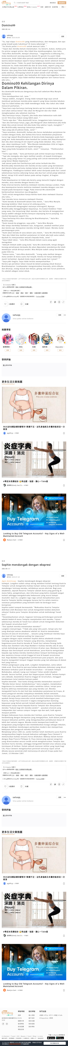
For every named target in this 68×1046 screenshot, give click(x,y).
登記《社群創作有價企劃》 (24, 287)
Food (30, 1036)
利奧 (34, 347)
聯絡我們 (41, 1038)
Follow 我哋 (40, 296)
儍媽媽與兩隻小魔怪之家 (7, 347)
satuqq (10, 35)
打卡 (12, 293)
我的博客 (32, 1026)
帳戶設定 (32, 1018)
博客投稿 (21, 1029)
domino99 (20, 41)
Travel (14, 1036)
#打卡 (51, 1015)
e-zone (40, 1036)
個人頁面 (32, 1015)
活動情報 (45, 293)
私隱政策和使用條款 (15, 1044)
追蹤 (62, 36)
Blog (35, 1036)
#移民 (51, 1018)
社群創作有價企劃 (8, 7)
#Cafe (60, 1015)
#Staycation (43, 1018)
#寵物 (41, 1015)
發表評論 (7, 365)
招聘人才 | (34, 1038)
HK (19, 1036)
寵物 (31, 293)
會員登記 (53, 3)
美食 (22, 293)
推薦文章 (48, 7)
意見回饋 (21, 1026)
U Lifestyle (6, 1036)
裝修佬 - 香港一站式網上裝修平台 (47, 347)
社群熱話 (21, 7)
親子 (26, 293)
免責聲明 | (12, 1038)
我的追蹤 (32, 1024)
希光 (21, 347)
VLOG (20, 1018)
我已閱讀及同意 (54, 1043)
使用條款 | (20, 1038)
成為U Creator (32, 7)
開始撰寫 (62, 3)
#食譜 (55, 1015)
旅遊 (17, 293)
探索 (41, 7)
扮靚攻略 (37, 293)
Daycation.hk (60, 347)
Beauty (24, 1036)
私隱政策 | (27, 1038)
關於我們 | (5, 1038)
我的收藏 (32, 1021)
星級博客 (55, 7)
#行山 (46, 1015)
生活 (3, 21)
